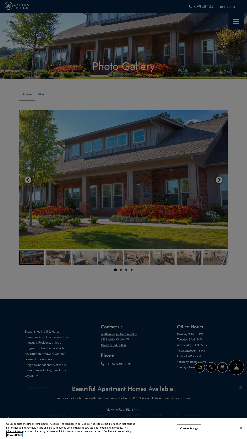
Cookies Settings (189, 428)
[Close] (241, 428)
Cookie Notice (14, 435)
